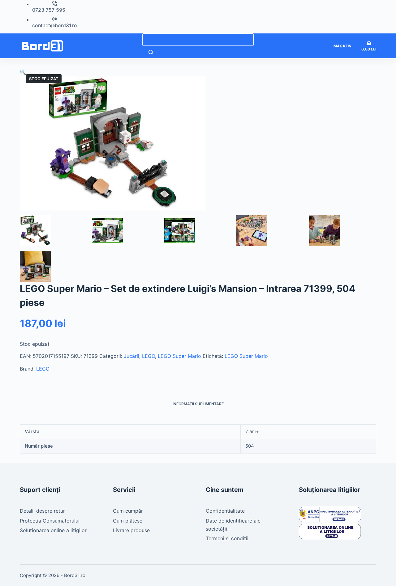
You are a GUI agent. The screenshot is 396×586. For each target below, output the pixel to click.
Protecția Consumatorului (50, 521)
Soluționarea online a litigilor (53, 530)
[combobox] (198, 39)
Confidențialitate (225, 511)
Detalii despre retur (42, 511)
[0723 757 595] (54, 3)
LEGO (148, 356)
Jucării (131, 356)
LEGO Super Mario (179, 356)
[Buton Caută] (150, 52)
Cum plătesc (127, 521)
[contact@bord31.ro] (54, 19)
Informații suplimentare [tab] (198, 404)
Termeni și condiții (227, 538)
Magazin (342, 46)
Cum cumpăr (128, 511)
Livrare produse (131, 530)
